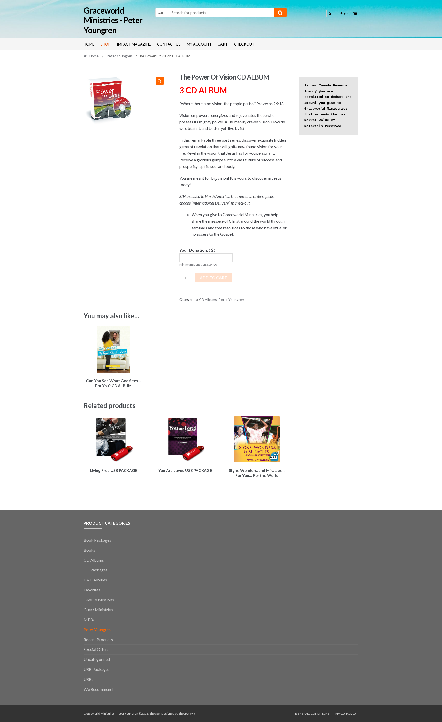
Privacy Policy (345, 713)
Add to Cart (213, 277)
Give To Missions (99, 599)
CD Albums (208, 299)
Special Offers (96, 649)
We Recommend (98, 689)
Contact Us (169, 44)
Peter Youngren (119, 56)
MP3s (89, 619)
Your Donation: (197, 249)
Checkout (244, 44)
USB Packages (96, 669)
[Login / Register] (329, 13)
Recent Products (98, 639)
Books (89, 550)
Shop (105, 44)
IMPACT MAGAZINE (134, 44)
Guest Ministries (98, 609)
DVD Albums (95, 579)
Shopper (155, 713)
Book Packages (97, 540)
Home (89, 44)
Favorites (92, 589)
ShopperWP (186, 713)
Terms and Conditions (311, 713)
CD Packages (95, 569)
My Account (199, 44)
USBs (88, 679)
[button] (160, 81)
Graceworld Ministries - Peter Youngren (113, 20)
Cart (223, 44)
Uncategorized (97, 659)
